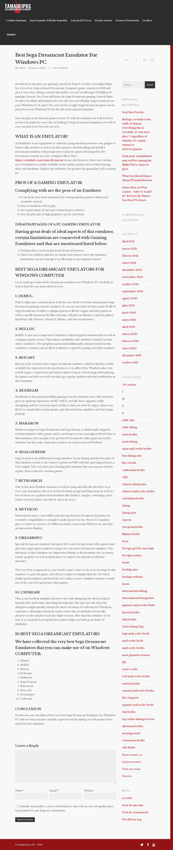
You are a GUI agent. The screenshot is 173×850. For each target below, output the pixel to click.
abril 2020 (128, 326)
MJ (124, 662)
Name (19, 790)
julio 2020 (128, 305)
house (126, 583)
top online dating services (138, 719)
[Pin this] (152, 60)
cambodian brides (133, 470)
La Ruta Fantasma (16, 20)
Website (88, 790)
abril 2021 (128, 241)
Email (54, 790)
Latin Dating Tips (133, 626)
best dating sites (132, 455)
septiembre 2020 (132, 291)
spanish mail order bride (138, 704)
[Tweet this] (144, 60)
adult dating (129, 427)
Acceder (127, 798)
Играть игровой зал (132, 754)
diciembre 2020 (132, 269)
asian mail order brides (137, 448)
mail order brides (133, 648)
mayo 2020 (129, 319)
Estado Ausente (103, 20)
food (125, 541)
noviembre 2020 (132, 277)
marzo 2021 (129, 248)
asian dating (129, 441)
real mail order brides (136, 676)
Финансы (127, 775)
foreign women (132, 555)
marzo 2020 (130, 334)
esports (126, 519)
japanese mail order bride (138, 605)
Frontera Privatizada (127, 20)
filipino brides (131, 534)
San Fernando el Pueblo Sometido (48, 20)
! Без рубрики (129, 384)
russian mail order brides (138, 690)
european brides (132, 526)
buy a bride (129, 462)
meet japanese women (136, 655)
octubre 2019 (130, 362)
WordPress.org (131, 819)
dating (126, 505)
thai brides (128, 711)
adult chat (128, 420)
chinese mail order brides (138, 491)
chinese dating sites (134, 484)
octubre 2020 (130, 284)
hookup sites (130, 569)
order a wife (130, 669)
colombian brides (133, 498)
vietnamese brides (133, 740)
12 (123, 398)
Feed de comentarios (135, 812)
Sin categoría (130, 697)
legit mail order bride (135, 633)
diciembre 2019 (131, 355)
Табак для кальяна (131, 768)
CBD (125, 477)
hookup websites (132, 576)
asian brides (129, 434)
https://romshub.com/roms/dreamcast (39, 160)
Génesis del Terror (81, 20)
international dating (134, 591)
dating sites (129, 512)
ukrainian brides (132, 726)
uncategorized (131, 733)
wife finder (129, 747)
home (125, 562)
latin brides (129, 619)
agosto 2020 (130, 298)
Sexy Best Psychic (133, 112)
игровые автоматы (131, 761)
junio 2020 (129, 312)
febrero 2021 (130, 255)
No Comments (60, 68)
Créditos (147, 20)
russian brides (131, 683)
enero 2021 (129, 262)
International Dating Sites (138, 598)
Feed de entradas (132, 805)
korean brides (131, 612)
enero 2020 (129, 348)
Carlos (21, 68)
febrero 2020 (130, 341)
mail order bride (132, 640)
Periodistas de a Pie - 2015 (28, 844)
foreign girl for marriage (138, 548)
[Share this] (136, 60)
